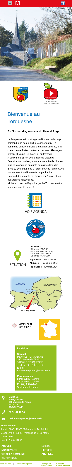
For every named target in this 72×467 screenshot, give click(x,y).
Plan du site (6, 464)
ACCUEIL (6, 446)
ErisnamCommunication (63, 465)
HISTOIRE (47, 450)
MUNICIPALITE (9, 450)
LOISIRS (46, 446)
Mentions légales (24, 464)
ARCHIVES (47, 454)
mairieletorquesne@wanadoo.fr (25, 418)
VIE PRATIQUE (9, 458)
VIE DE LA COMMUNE (13, 454)
